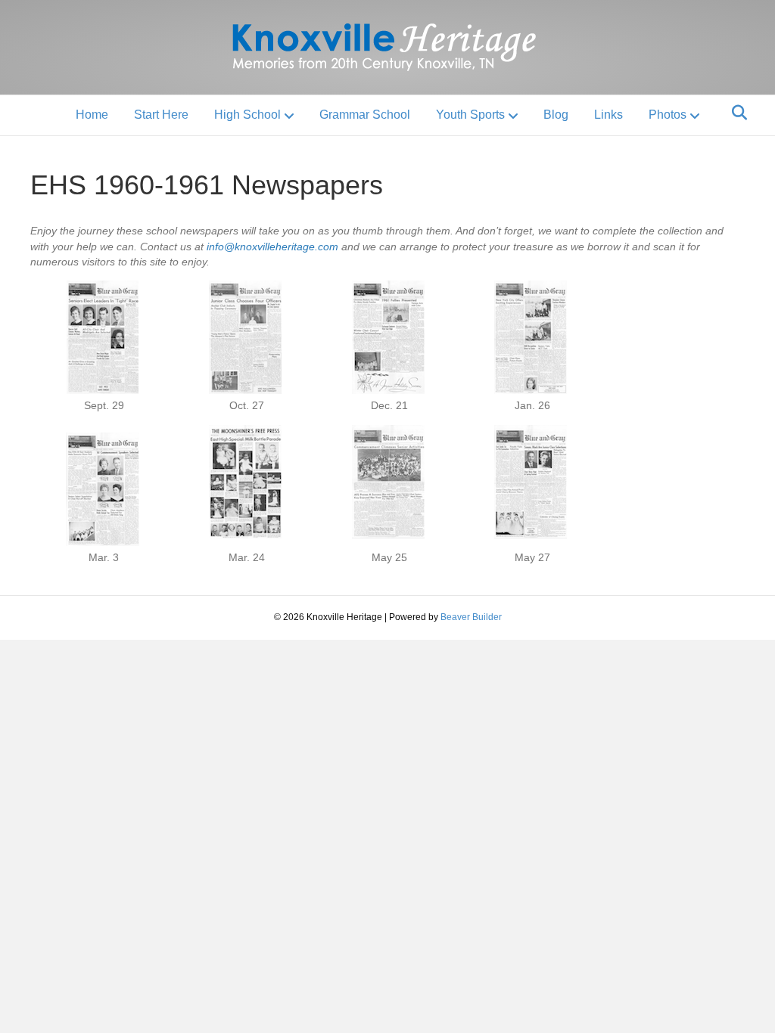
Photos (667, 114)
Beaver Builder (471, 617)
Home (92, 114)
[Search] (735, 112)
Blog (555, 114)
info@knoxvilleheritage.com (272, 246)
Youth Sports (470, 114)
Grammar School (364, 114)
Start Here (161, 114)
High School (247, 114)
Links (608, 114)
